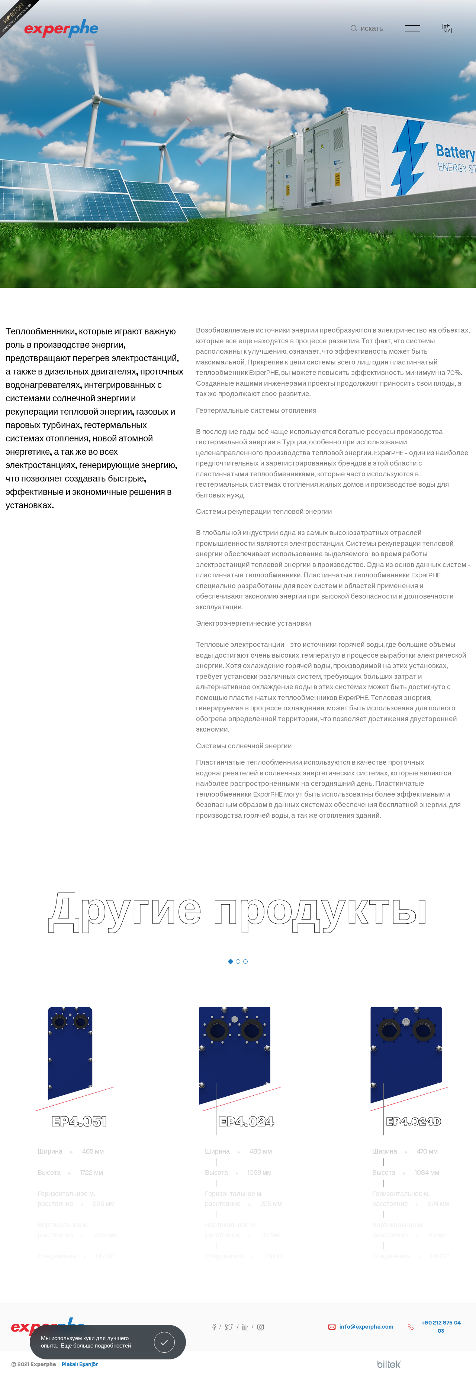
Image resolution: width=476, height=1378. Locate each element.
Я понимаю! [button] (164, 1337)
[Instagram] (260, 1326)
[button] (230, 961)
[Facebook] (218, 1326)
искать (372, 28)
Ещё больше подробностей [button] (96, 1345)
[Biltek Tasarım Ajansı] (389, 1364)
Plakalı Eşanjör (80, 1364)
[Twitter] (233, 1326)
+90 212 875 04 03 (441, 1327)
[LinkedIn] (250, 1326)
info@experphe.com (366, 1326)
